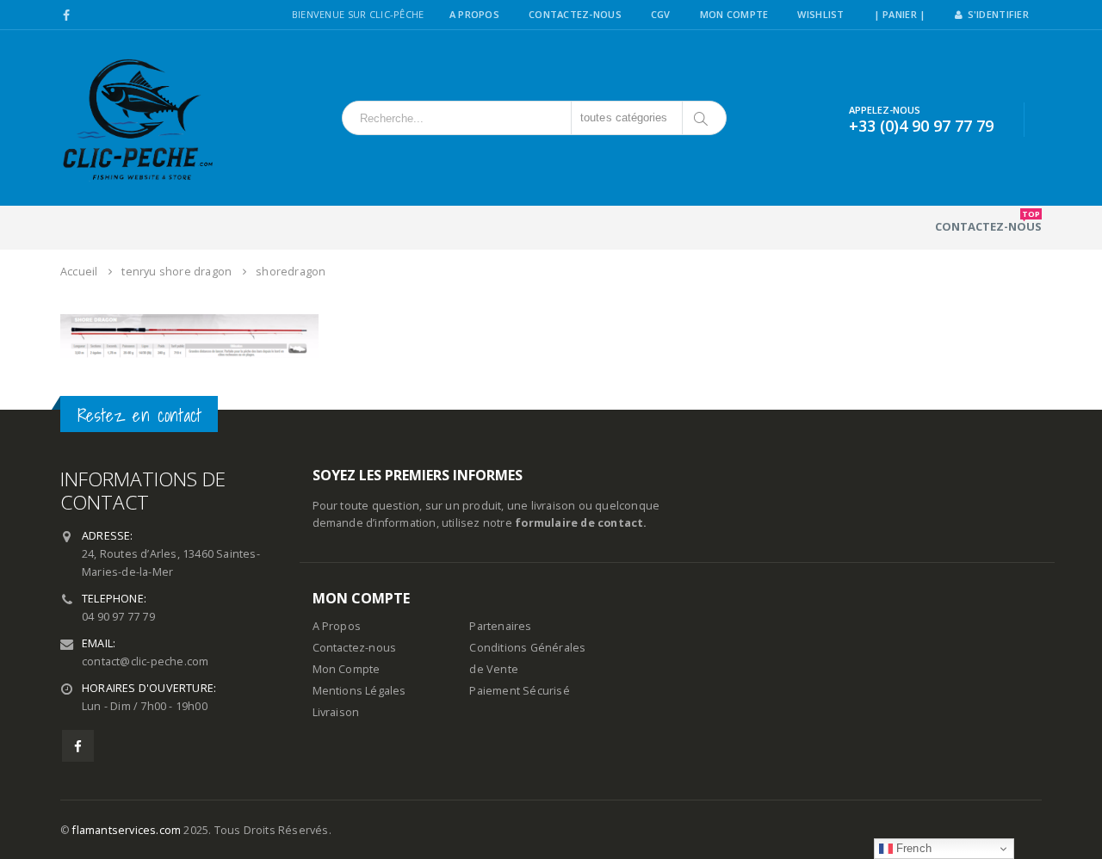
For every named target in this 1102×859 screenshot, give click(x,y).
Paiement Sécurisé (519, 690)
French (912, 848)
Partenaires (500, 626)
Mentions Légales (359, 690)
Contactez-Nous (575, 14)
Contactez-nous (988, 221)
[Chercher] (702, 118)
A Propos (474, 14)
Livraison (336, 712)
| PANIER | (900, 14)
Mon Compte (734, 14)
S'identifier (998, 14)
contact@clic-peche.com (145, 661)
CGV (661, 14)
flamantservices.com (126, 830)
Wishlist (820, 14)
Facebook (78, 746)
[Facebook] (66, 15)
